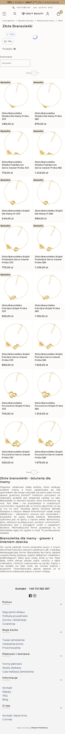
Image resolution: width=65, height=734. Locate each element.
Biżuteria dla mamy (45, 20)
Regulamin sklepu (13, 612)
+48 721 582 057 (23, 7)
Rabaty (6, 691)
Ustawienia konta (12, 644)
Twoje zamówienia (13, 640)
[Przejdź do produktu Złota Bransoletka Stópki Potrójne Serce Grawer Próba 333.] (16, 336)
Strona (28, 73)
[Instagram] (34, 595)
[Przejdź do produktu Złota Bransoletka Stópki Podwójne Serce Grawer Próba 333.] (16, 239)
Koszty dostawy (11, 667)
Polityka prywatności (15, 616)
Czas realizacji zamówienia (18, 671)
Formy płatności (12, 663)
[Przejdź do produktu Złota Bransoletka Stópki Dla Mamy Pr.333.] (16, 193)
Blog (5, 699)
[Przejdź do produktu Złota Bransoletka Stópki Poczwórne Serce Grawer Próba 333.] (16, 434)
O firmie (7, 719)
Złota (60, 20)
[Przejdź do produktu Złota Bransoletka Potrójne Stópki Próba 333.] (16, 288)
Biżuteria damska (25, 20)
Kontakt (7, 687)
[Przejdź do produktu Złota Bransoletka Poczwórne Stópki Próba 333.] (16, 385)
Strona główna (8, 20)
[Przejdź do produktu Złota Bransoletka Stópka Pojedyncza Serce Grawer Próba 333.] (16, 144)
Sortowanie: (6, 56)
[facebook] (30, 595)
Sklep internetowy (31, 728)
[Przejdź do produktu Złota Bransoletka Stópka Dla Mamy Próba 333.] (16, 95)
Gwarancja (8, 623)
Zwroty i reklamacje (14, 620)
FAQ (5, 695)
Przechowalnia (11, 647)
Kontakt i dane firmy (14, 715)
